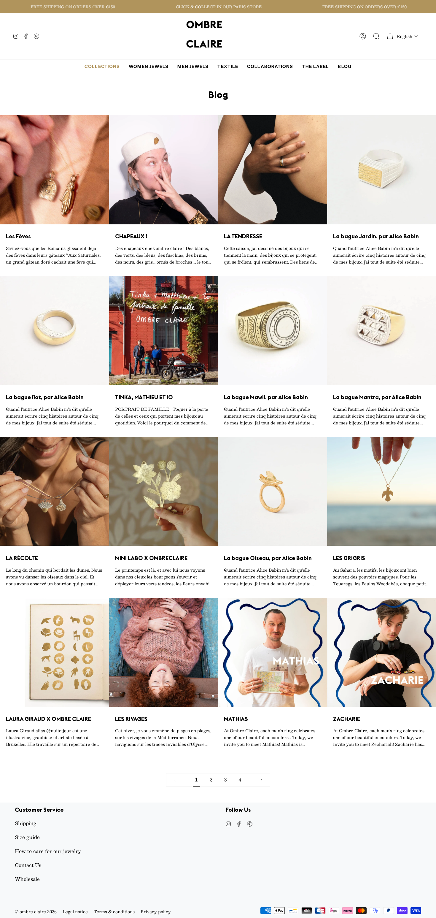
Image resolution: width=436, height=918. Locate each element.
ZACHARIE (346, 719)
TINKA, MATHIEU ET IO (144, 397)
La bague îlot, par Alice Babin (45, 397)
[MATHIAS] (272, 652)
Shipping (25, 823)
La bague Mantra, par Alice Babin (377, 397)
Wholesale (27, 879)
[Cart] (390, 36)
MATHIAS (236, 719)
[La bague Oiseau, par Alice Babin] (272, 491)
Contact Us (28, 865)
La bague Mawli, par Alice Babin (266, 397)
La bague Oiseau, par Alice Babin (268, 558)
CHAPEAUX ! (131, 236)
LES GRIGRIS (349, 558)
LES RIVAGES (131, 719)
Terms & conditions (114, 911)
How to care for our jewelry (48, 851)
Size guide (27, 837)
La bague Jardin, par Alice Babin (376, 236)
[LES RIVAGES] (163, 652)
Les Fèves (18, 236)
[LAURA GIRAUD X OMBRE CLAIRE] (54, 652)
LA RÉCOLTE (22, 558)
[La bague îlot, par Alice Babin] (54, 330)
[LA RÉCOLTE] (54, 491)
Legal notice (75, 911)
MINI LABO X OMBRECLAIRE (151, 558)
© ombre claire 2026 (36, 911)
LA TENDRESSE (243, 236)
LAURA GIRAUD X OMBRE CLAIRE (48, 719)
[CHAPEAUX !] (163, 169)
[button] (407, 36)
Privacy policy (156, 911)
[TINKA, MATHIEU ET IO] (163, 330)
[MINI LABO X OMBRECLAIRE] (163, 491)
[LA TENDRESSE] (272, 169)
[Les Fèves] (54, 169)
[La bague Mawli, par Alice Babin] (272, 330)
